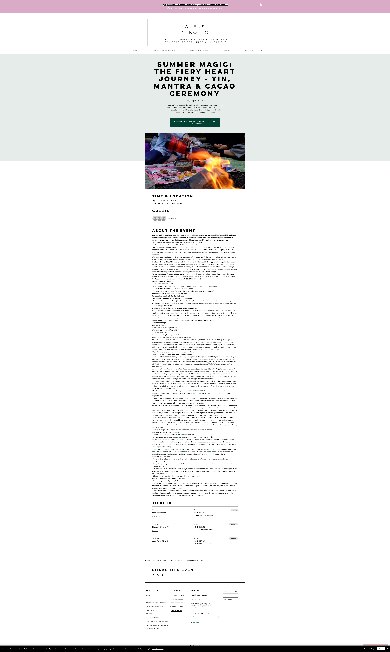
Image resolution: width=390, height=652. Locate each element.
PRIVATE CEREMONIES (152, 629)
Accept (381, 649)
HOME (148, 595)
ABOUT (148, 599)
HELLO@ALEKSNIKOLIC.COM (199, 595)
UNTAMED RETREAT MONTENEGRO (157, 625)
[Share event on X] (158, 575)
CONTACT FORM (195, 599)
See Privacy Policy (158, 649)
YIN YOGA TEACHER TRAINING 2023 (157, 621)
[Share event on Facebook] (153, 575)
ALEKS (195, 26)
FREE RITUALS (150, 610)
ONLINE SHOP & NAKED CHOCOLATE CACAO (160, 606)
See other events (195, 123)
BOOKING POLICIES (177, 599)
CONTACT (149, 614)
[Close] (387, 648)
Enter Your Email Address (199, 614)
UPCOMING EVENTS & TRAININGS (156, 602)
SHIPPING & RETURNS (178, 595)
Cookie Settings (369, 649)
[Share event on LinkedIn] (163, 575)
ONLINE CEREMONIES (153, 617)
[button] (261, 4)
